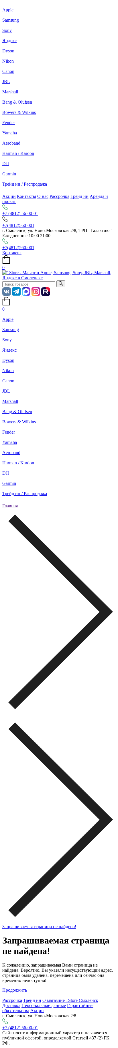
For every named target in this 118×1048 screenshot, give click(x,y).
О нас (42, 196)
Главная (10, 505)
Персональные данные (43, 1005)
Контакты (26, 196)
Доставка (11, 1005)
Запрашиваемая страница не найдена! (39, 926)
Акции (9, 196)
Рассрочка (59, 196)
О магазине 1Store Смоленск (70, 1000)
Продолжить (14, 990)
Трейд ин (79, 196)
